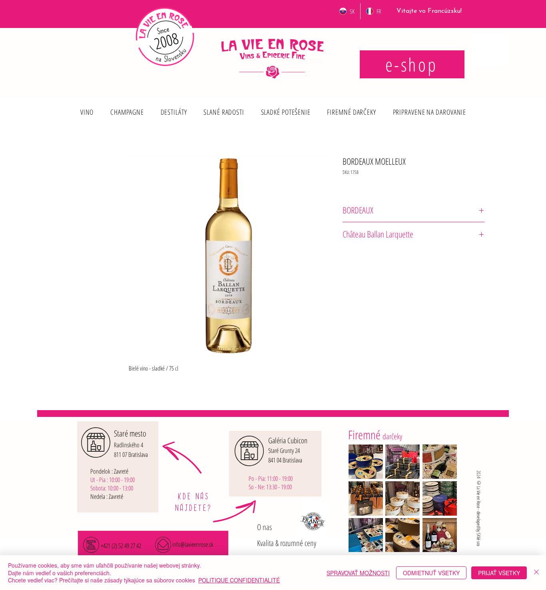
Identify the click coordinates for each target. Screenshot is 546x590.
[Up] (86, 106)
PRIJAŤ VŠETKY (499, 573)
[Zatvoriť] (536, 573)
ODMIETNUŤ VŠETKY (431, 573)
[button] (87, 112)
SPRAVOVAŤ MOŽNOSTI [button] (358, 573)
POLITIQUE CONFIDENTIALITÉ (239, 580)
